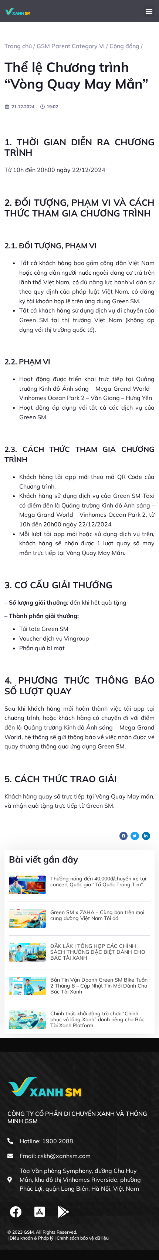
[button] (149, 11)
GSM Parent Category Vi (71, 46)
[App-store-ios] (39, 1212)
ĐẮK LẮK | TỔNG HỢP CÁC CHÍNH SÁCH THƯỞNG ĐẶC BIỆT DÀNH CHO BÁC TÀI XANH (97, 952)
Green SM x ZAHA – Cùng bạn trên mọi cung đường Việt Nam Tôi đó (97, 915)
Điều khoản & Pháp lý (31, 1238)
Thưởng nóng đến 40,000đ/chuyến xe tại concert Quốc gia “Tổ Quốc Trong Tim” (98, 881)
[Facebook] (15, 1212)
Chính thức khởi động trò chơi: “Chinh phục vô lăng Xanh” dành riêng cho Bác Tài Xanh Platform (97, 1019)
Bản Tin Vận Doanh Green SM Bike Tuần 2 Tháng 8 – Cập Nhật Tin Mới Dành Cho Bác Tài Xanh (99, 985)
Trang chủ (18, 46)
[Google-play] (63, 1212)
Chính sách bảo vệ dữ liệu (83, 1238)
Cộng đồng (124, 46)
